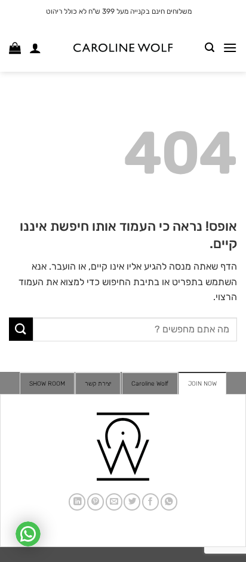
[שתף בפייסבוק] (150, 502)
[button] (230, 47)
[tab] (202, 383)
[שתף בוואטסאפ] (169, 502)
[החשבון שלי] (35, 48)
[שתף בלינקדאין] (77, 502)
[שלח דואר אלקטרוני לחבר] (114, 502)
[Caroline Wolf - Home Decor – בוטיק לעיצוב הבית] (123, 48)
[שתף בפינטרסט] (95, 502)
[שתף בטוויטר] (132, 502)
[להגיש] (21, 329)
